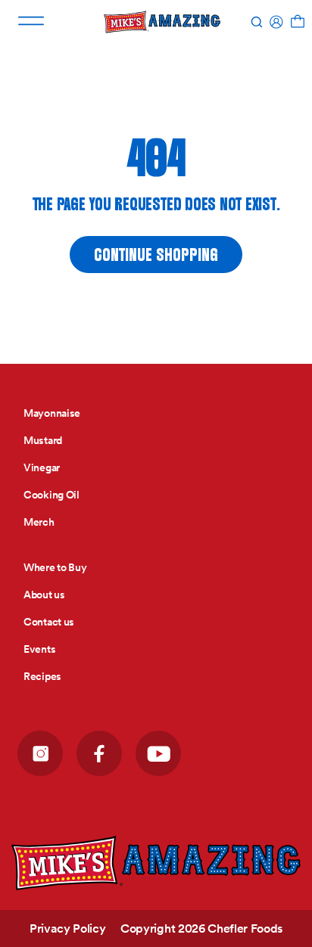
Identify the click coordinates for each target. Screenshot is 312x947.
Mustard (42, 440)
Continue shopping (156, 255)
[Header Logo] (162, 22)
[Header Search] (257, 22)
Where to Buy (55, 567)
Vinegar (41, 467)
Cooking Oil (51, 495)
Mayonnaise (51, 413)
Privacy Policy (69, 928)
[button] (297, 22)
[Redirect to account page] (276, 22)
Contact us (48, 622)
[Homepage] (156, 863)
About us (44, 594)
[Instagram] (40, 753)
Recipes (42, 676)
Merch (39, 522)
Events (39, 649)
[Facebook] (99, 753)
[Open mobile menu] (31, 21)
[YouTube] (158, 753)
